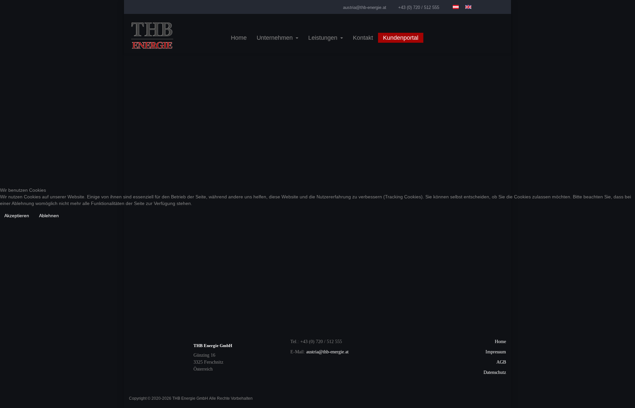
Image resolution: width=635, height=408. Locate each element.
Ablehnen (49, 215)
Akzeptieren (16, 215)
